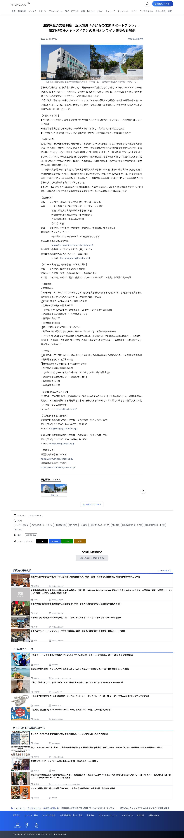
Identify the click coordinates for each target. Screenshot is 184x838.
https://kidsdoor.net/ (66, 409)
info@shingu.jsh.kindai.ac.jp (63, 428)
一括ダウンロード (93, 504)
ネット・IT (110, 11)
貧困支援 (115, 525)
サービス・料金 (31, 815)
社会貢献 (84, 525)
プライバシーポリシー (107, 815)
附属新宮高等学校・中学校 (132, 525)
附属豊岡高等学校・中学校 (155, 525)
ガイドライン (127, 815)
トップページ (19, 808)
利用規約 (90, 815)
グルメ (100, 11)
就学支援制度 (61, 525)
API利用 (140, 815)
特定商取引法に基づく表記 (71, 815)
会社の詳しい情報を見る (92, 558)
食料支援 (18, 529)
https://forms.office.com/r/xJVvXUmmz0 (72, 245)
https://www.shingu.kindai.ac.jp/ (57, 458)
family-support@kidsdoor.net (75, 258)
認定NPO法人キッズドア (100, 525)
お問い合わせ (154, 815)
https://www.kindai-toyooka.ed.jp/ (58, 467)
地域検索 (22, 11)
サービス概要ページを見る (164, 832)
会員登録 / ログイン (162, 4)
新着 (13, 11)
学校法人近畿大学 (135, 39)
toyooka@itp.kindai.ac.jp (61, 443)
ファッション (123, 11)
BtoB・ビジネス (72, 11)
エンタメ (32, 11)
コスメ (134, 11)
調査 (170, 11)
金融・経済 (160, 11)
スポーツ (42, 11)
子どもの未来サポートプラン (42, 525)
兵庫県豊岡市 (31, 535)
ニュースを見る (163, 571)
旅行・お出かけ (87, 11)
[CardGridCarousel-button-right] (143, 491)
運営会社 (16, 815)
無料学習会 (73, 525)
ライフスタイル (146, 11)
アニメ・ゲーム (55, 11)
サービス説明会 (48, 815)
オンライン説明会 (21, 525)
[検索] (147, 3)
